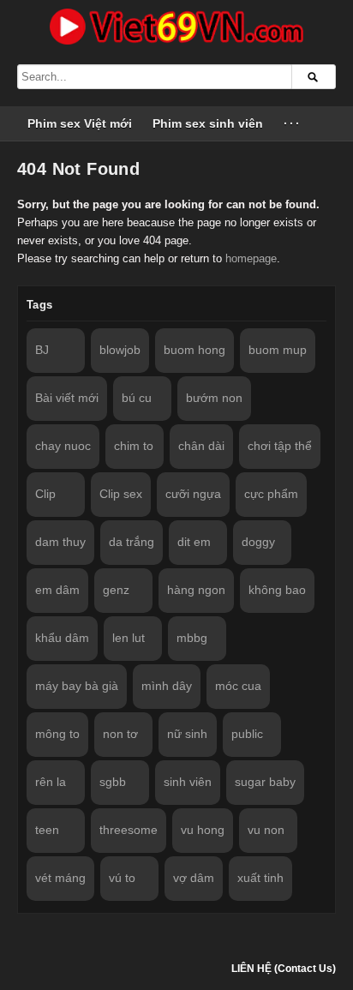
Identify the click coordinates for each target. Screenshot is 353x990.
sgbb (112, 782)
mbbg (191, 638)
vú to (122, 878)
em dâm (57, 590)
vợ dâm (193, 878)
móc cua (238, 686)
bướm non (214, 398)
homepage (251, 258)
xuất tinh (260, 878)
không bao (277, 590)
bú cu (137, 398)
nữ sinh (187, 734)
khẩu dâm (62, 638)
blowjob (120, 350)
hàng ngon (196, 590)
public (247, 734)
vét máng (60, 878)
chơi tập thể (280, 446)
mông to (57, 734)
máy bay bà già (76, 686)
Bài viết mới (67, 398)
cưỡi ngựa (193, 494)
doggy (258, 542)
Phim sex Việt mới (79, 123)
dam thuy (60, 542)
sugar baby (265, 782)
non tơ (120, 734)
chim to (133, 446)
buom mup (277, 350)
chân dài (201, 446)
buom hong (194, 350)
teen (47, 830)
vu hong (202, 830)
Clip (45, 494)
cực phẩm (271, 494)
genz (116, 590)
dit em (194, 542)
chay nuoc (63, 446)
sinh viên (188, 782)
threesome (128, 830)
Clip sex (120, 494)
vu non (266, 830)
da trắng (131, 542)
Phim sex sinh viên (208, 123)
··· (293, 123)
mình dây (166, 686)
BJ (42, 350)
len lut (128, 638)
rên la (50, 782)
